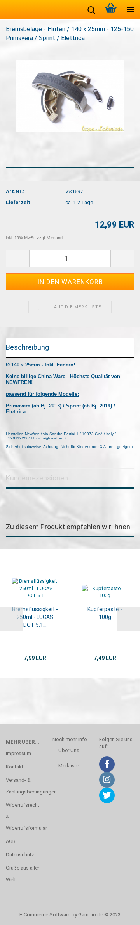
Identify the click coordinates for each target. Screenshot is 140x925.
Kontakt (14, 767)
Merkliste (68, 765)
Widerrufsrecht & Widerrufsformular (23, 816)
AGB (11, 841)
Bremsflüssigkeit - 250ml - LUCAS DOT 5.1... (35, 617)
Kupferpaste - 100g (105, 613)
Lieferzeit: (19, 202)
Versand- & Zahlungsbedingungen (23, 786)
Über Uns (68, 750)
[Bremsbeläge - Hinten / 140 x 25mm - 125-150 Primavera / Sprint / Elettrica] (70, 95)
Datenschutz (20, 854)
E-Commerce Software (44, 915)
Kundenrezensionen (37, 478)
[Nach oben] (118, 913)
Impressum (18, 753)
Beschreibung (27, 347)
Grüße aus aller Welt (22, 873)
